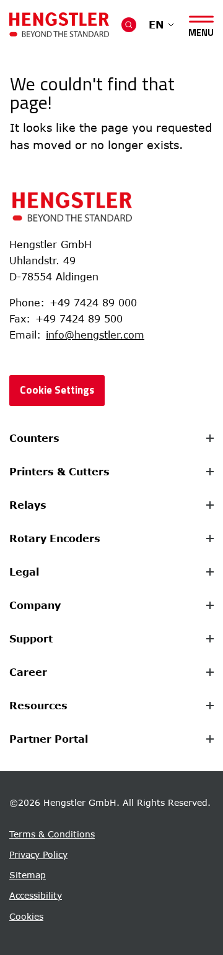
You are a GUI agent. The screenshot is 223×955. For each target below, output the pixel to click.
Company (35, 605)
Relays (27, 505)
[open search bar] (128, 24)
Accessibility (35, 895)
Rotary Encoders (54, 538)
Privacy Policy (38, 854)
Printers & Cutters (59, 471)
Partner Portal (48, 739)
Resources (38, 705)
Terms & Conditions (52, 834)
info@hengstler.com (95, 334)
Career (28, 672)
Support (31, 638)
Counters (34, 438)
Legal (24, 571)
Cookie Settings (57, 390)
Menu (201, 30)
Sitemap (27, 875)
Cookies (26, 916)
